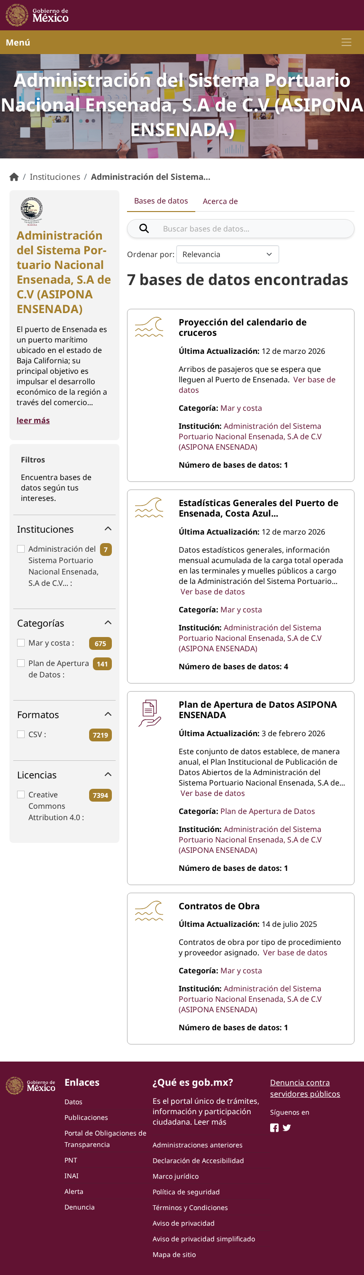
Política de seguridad (186, 1191)
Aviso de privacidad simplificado (204, 1238)
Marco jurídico (176, 1176)
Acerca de (220, 201)
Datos (73, 1101)
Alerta (73, 1191)
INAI (71, 1175)
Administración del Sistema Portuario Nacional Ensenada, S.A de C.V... (63, 566)
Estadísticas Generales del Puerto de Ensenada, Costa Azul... (258, 508)
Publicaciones (86, 1117)
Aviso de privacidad (184, 1223)
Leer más (210, 1122)
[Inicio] (14, 176)
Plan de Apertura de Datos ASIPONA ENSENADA (258, 709)
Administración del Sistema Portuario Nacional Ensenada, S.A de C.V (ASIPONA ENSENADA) (250, 436)
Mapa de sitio (174, 1254)
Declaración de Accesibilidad (198, 1160)
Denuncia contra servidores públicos (305, 1088)
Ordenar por (150, 254)
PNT (70, 1159)
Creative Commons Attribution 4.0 (55, 805)
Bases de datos (161, 200)
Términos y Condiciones (190, 1207)
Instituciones (55, 176)
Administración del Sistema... (150, 176)
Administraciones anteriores (198, 1144)
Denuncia (79, 1206)
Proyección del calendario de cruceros (243, 327)
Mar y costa (50, 643)
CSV (36, 734)
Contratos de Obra (219, 906)
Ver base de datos (213, 591)
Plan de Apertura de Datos (58, 669)
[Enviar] (144, 228)
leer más (33, 420)
